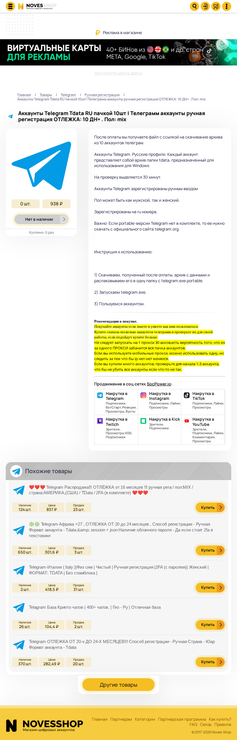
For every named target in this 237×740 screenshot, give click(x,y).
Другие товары (118, 684)
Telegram (68, 95)
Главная (24, 95)
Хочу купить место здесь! (119, 73)
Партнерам (121, 719)
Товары (46, 95)
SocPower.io (159, 384)
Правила (222, 724)
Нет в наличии (39, 219)
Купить (208, 507)
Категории (145, 719)
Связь (206, 724)
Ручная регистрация (102, 95)
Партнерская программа (182, 719)
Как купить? (220, 719)
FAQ (193, 724)
